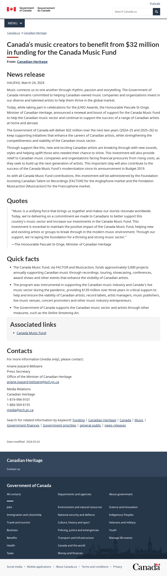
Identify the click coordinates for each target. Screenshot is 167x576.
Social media (14, 566)
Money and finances (70, 553)
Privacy (117, 566)
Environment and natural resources (80, 507)
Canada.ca (13, 33)
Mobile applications (39, 566)
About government (121, 494)
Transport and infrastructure (76, 538)
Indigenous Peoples (121, 515)
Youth (112, 530)
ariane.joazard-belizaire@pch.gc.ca (33, 382)
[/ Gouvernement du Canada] (31, 9)
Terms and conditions (95, 566)
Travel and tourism (18, 522)
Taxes (10, 553)
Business (12, 530)
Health (11, 545)
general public (90, 425)
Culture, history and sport (74, 522)
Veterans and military (122, 522)
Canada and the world (71, 545)
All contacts (14, 494)
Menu (13, 23)
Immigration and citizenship (24, 515)
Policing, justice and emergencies (78, 530)
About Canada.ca (66, 566)
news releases (115, 425)
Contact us (13, 469)
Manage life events (120, 538)
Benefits (12, 538)
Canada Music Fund (31, 333)
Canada (125, 420)
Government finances (23, 425)
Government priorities (59, 425)
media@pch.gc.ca (20, 410)
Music (139, 420)
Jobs (9, 507)
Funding (79, 420)
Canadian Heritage (35, 33)
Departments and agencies (74, 494)
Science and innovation (123, 507)
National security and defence (76, 515)
